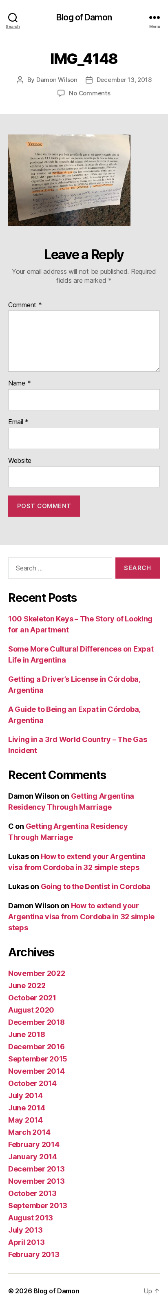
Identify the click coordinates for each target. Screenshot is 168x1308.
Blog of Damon (84, 17)
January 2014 (32, 1156)
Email (18, 422)
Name (19, 383)
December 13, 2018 (124, 80)
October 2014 (32, 1083)
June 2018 (26, 1034)
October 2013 (32, 1193)
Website (19, 461)
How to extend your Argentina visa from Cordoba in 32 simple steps (81, 916)
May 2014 (25, 1120)
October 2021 (32, 997)
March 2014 (29, 1132)
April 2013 (26, 1242)
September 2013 (37, 1205)
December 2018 (36, 1022)
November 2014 (36, 1071)
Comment (25, 305)
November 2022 (36, 973)
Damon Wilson (56, 80)
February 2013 (34, 1254)
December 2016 (36, 1046)
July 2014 (25, 1095)
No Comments (89, 93)
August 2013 (30, 1217)
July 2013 (25, 1230)
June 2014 (26, 1107)
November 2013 (36, 1181)
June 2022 (27, 985)
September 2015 (37, 1059)
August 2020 (31, 1010)
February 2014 (34, 1144)
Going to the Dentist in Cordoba (96, 886)
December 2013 (36, 1169)
